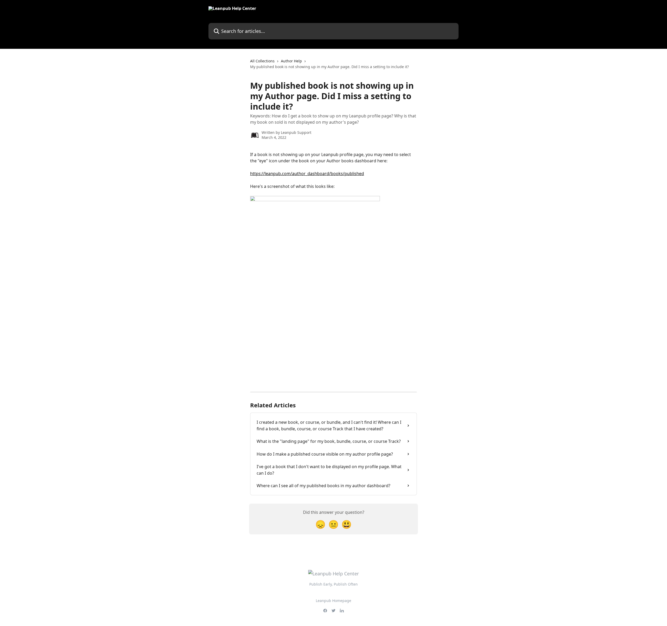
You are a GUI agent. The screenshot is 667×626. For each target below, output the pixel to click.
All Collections (262, 60)
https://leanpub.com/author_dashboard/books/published (307, 173)
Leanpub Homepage (333, 600)
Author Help (291, 60)
